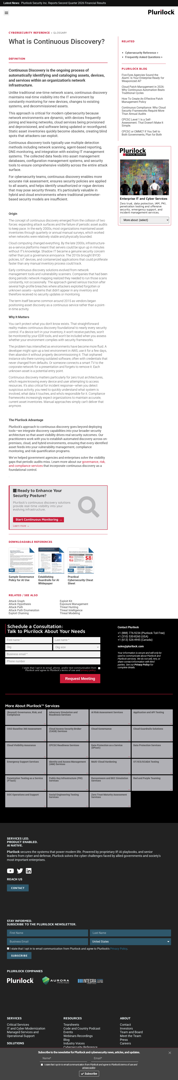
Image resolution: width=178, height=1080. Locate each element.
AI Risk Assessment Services (107, 712)
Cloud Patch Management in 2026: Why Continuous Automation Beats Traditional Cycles (143, 89)
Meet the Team (130, 1036)
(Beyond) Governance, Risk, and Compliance (24, 713)
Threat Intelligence (71, 610)
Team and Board (131, 1032)
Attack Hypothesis (20, 604)
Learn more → (21, 525)
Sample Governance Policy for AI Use (21, 578)
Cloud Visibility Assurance (21, 745)
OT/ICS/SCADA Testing (146, 761)
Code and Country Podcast (81, 1028)
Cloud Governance (101, 728)
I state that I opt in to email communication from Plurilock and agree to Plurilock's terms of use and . (90, 1066)
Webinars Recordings (78, 1036)
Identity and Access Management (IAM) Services (67, 763)
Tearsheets (71, 1024)
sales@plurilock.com (131, 646)
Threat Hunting (69, 607)
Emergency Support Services (23, 761)
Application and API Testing (148, 712)
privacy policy (88, 670)
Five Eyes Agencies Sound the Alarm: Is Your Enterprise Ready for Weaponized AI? (143, 78)
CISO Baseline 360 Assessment (24, 728)
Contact (125, 1024)
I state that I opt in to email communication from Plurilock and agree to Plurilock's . (69, 948)
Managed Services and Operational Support (23, 1034)
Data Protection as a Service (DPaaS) (107, 746)
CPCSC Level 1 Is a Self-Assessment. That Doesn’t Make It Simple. (142, 122)
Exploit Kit (66, 601)
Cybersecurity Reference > (141, 52)
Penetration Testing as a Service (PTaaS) (25, 779)
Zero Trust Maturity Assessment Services (109, 795)
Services (14, 1018)
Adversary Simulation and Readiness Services (63, 713)
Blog (66, 1040)
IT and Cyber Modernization (26, 1028)
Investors (126, 1028)
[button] (6, 13)
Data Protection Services (147, 745)
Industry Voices (74, 1043)
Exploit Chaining (19, 613)
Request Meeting (80, 678)
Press (124, 1040)
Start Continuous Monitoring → (39, 519)
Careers (125, 1043)
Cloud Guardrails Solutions (148, 728)
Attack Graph (17, 601)
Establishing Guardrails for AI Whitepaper (48, 580)
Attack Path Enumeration (24, 610)
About (125, 1018)
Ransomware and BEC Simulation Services (109, 779)
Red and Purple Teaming (146, 778)
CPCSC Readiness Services (64, 745)
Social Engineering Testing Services (64, 795)
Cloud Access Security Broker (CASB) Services (65, 730)
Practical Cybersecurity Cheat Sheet (80, 580)
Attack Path (16, 607)
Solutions (15, 1043)
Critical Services (18, 1024)
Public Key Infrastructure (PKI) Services (66, 779)
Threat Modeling (70, 613)
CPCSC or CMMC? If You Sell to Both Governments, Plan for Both (142, 133)
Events (68, 1032)
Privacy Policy (142, 664)
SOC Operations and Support (23, 794)
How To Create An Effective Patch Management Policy (142, 100)
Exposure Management (74, 604)
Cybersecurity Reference (29, 32)
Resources (72, 1018)
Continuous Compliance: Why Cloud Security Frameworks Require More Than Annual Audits (144, 110)
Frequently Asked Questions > (143, 57)
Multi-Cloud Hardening (104, 761)
